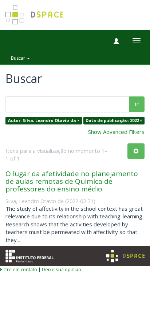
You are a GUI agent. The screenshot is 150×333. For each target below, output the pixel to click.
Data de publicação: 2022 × (114, 120)
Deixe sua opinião (61, 269)
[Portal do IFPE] (29, 255)
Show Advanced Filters (116, 131)
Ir (137, 104)
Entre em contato (18, 269)
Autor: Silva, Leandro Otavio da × (43, 120)
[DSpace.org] (125, 256)
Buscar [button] (18, 58)
